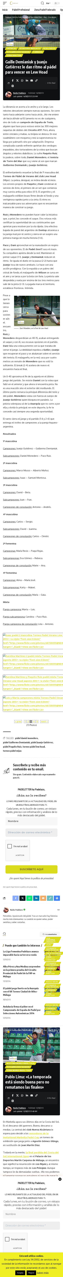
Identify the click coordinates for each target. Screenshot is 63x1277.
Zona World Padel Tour (19, 1070)
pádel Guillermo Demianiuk (16, 742)
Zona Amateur (14, 55)
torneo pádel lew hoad (34, 746)
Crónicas (11, 48)
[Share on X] (17, 80)
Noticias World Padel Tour (21, 1063)
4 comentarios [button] (51, 934)
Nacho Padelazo (19, 93)
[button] (5, 3)
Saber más (43, 1272)
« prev (18, 721)
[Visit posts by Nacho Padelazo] (6, 910)
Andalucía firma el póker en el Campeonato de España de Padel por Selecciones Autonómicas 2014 (22, 1010)
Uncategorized (53, 953)
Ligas (48, 945)
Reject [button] (31, 1273)
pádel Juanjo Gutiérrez (42, 742)
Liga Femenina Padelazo (51, 939)
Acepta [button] (20, 1273)
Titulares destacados (18, 52)
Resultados (49, 48)
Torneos (37, 52)
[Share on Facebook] (13, 80)
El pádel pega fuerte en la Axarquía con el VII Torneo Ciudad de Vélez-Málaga (21, 991)
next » (44, 721)
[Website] (58, 910)
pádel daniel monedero (26, 738)
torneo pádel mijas (12, 751)
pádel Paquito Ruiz (12, 746)
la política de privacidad (42, 878)
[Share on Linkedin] (27, 80)
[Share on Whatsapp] (22, 80)
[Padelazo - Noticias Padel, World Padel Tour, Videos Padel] (13, 3)
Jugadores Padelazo (30, 48)
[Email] (32, 80)
